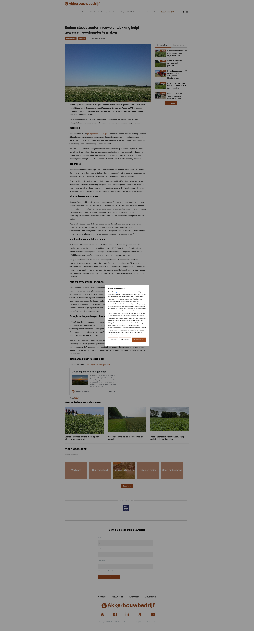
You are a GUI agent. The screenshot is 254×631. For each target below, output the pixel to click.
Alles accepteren (139, 340)
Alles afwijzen (125, 340)
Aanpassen (113, 340)
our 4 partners (117, 292)
